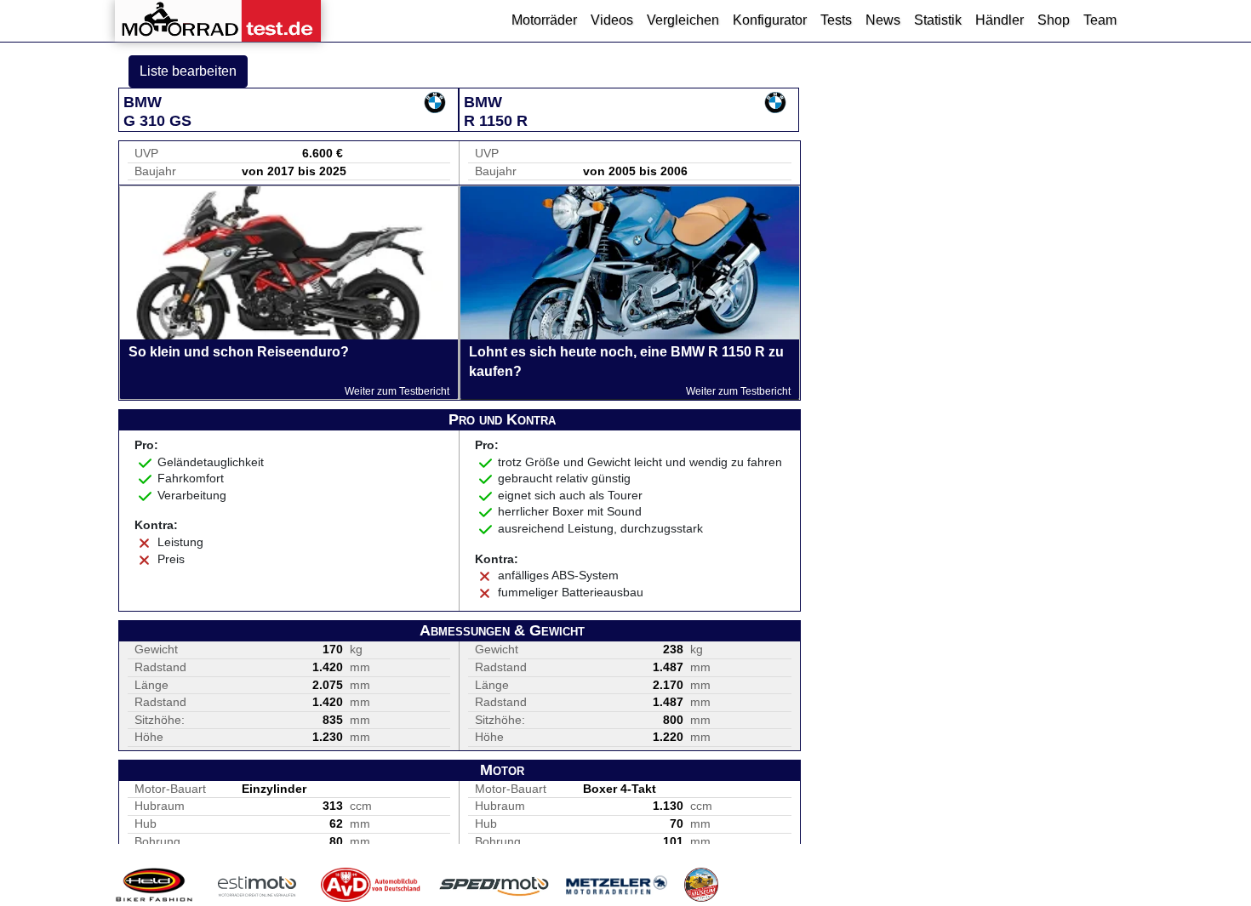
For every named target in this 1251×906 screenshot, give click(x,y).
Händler (999, 20)
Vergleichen (683, 20)
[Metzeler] (616, 885)
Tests (836, 20)
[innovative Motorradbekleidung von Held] (154, 885)
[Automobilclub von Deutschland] (371, 885)
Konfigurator (770, 20)
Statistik (938, 20)
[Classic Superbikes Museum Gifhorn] (701, 885)
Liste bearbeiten (188, 71)
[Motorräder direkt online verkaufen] (257, 885)
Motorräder (544, 20)
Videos (612, 20)
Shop (1053, 20)
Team (1100, 20)
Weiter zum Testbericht (397, 391)
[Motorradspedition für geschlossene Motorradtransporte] (494, 885)
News (882, 20)
